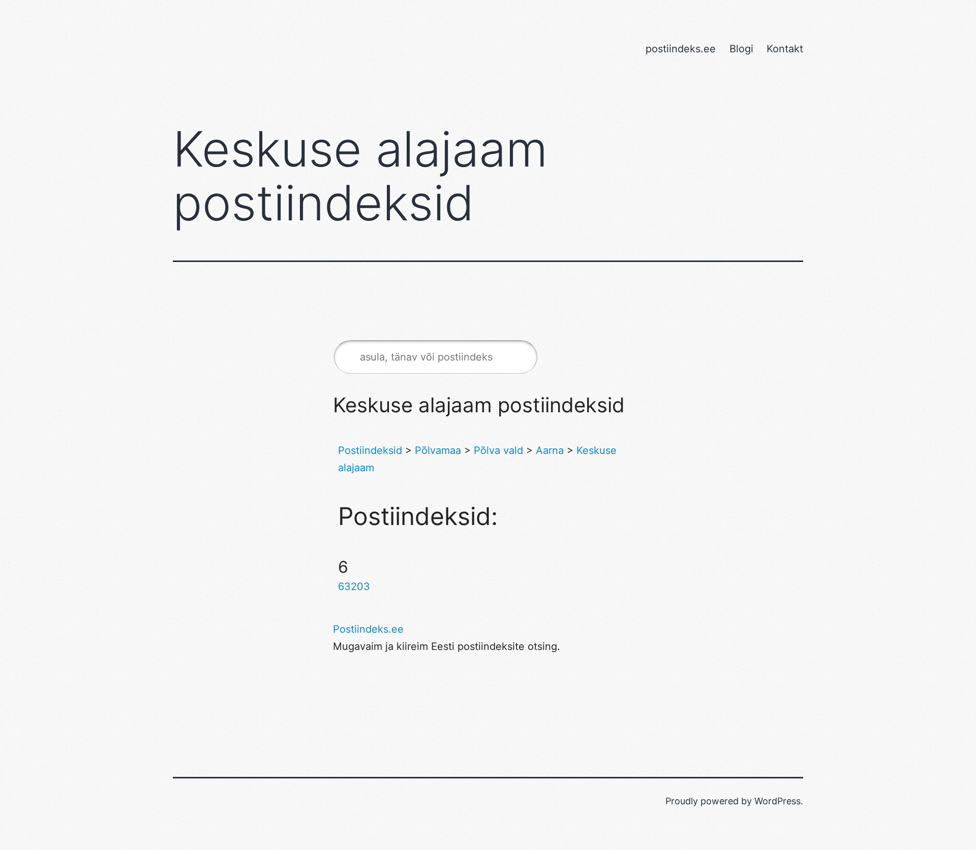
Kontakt (785, 49)
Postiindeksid (370, 450)
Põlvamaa (438, 450)
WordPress (777, 801)
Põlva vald (498, 450)
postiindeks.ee (681, 49)
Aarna (550, 450)
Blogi (741, 49)
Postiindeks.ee (368, 629)
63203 (354, 586)
